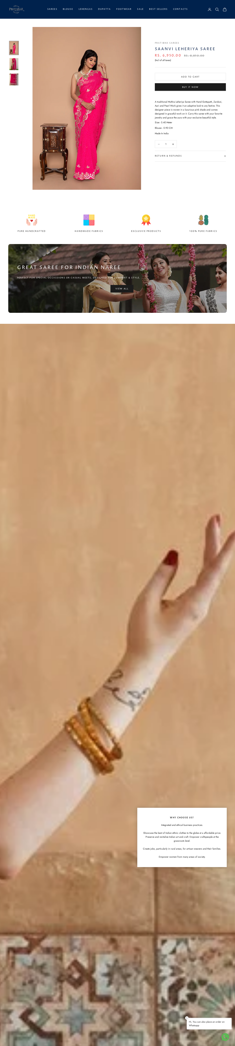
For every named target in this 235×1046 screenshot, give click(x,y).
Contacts (180, 9)
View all (122, 288)
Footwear (124, 9)
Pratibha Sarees (167, 43)
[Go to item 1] (14, 48)
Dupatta (104, 9)
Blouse (68, 9)
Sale (140, 9)
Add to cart (190, 76)
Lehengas (86, 9)
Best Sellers (158, 9)
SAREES (52, 9)
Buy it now (190, 87)
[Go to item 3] (14, 79)
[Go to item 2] (14, 64)
